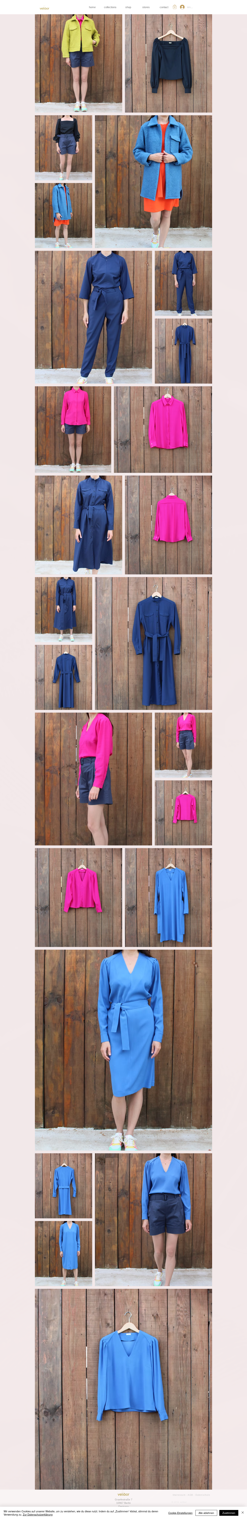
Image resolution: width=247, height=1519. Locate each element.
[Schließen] (242, 1513)
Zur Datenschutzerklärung (38, 1514)
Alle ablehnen (206, 1513)
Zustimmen (228, 1513)
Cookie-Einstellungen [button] (180, 1513)
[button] (174, 7)
